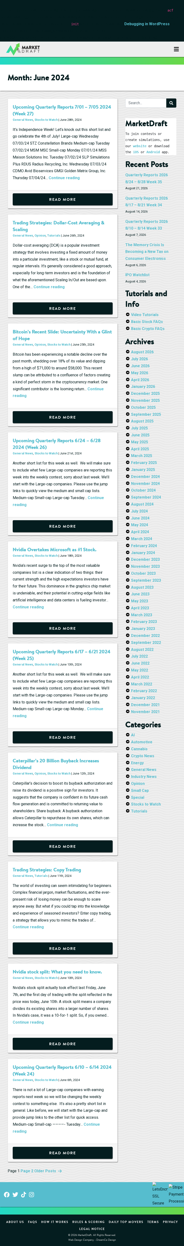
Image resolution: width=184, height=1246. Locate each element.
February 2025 (144, 462)
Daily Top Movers (126, 1222)
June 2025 (140, 435)
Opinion (40, 235)
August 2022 (142, 649)
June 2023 (140, 594)
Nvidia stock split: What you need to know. (57, 971)
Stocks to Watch (46, 120)
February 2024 (144, 546)
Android (153, 152)
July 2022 (139, 656)
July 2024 (139, 511)
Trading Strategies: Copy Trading (47, 869)
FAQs (32, 1222)
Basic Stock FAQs (147, 321)
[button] (176, 49)
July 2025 (139, 428)
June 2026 (140, 366)
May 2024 (139, 525)
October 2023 (143, 573)
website (139, 146)
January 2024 (143, 552)
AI (133, 735)
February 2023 (144, 621)
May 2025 (139, 442)
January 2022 (143, 698)
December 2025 (145, 393)
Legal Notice (92, 1229)
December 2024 (145, 476)
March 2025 (141, 455)
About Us (15, 1222)
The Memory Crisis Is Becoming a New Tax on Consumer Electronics (146, 252)
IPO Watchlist (137, 275)
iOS (136, 152)
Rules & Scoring (88, 1222)
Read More (62, 199)
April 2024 (140, 532)
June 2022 (140, 663)
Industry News (144, 776)
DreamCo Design (106, 1239)
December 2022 (145, 635)
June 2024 (140, 518)
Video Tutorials (145, 314)
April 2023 (140, 608)
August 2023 (142, 587)
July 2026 (139, 359)
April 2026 (140, 380)
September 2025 (146, 414)
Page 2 (27, 1171)
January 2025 (143, 469)
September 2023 (146, 580)
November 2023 (145, 566)
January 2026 (143, 386)
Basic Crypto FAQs (148, 328)
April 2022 (140, 677)
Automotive (141, 742)
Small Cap (140, 790)
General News (23, 120)
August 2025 (142, 421)
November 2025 (145, 400)
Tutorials (53, 235)
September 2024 (146, 497)
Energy (137, 763)
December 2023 (145, 559)
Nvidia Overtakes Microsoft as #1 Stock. (54, 549)
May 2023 (139, 601)
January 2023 (143, 628)
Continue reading (64, 178)
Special (137, 797)
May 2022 (139, 670)
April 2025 (140, 449)
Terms (153, 1222)
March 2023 (141, 615)
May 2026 (139, 373)
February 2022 (144, 691)
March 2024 (141, 539)
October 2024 (143, 490)
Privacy (170, 1222)
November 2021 (145, 711)
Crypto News (142, 756)
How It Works (55, 1222)
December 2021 (145, 704)
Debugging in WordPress (147, 24)
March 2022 (141, 684)
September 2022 (146, 642)
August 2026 (142, 352)
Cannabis (139, 749)
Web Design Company (81, 1239)
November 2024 (145, 483)
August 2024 (142, 504)
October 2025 (143, 407)
